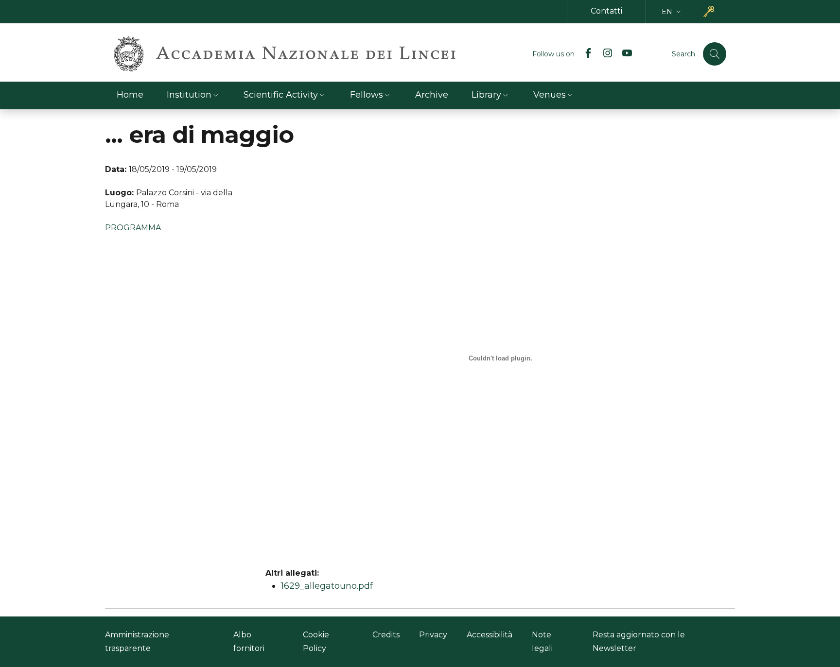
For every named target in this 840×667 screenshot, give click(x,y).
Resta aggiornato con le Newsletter (639, 641)
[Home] (284, 54)
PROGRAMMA (133, 227)
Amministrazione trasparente (137, 641)
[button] (672, 12)
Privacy (433, 634)
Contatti (606, 11)
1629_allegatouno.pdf (327, 586)
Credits (386, 634)
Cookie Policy (316, 641)
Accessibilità (489, 634)
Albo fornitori (248, 641)
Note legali (542, 641)
